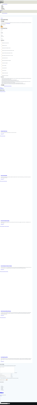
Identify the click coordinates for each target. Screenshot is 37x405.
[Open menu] (0, 11)
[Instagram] (1, 2)
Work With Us (2, 401)
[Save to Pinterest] (2, 21)
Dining (2, 7)
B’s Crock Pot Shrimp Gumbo (5, 220)
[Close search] (0, 402)
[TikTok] (3, 2)
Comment (16, 372)
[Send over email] (3, 21)
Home (2, 5)
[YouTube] (2, 2)
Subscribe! (1, 10)
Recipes (2, 6)
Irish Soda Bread (8, 23)
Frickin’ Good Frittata (4, 175)
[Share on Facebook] (1, 21)
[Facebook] (0, 2)
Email (11, 375)
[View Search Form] (0, 3)
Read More (2, 224)
